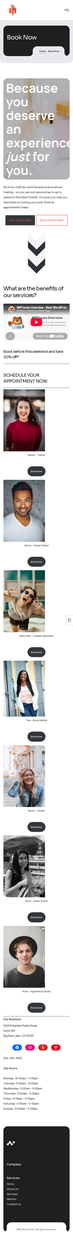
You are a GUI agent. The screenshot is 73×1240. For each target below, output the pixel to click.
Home (42, 51)
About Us (12, 1189)
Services (12, 1194)
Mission (11, 1199)
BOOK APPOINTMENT (52, 220)
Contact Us (14, 1204)
